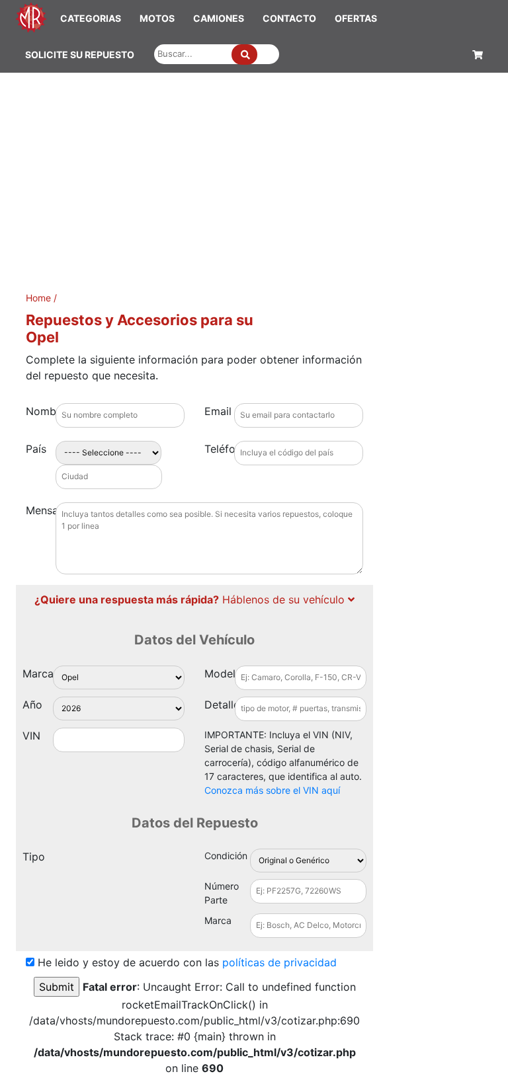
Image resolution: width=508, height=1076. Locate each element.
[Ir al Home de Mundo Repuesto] (31, 16)
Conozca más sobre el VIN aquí (272, 790)
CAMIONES (218, 18)
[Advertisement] (254, 171)
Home (38, 297)
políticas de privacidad (279, 962)
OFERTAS (356, 18)
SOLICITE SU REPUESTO (79, 54)
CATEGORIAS (90, 18)
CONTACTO (289, 18)
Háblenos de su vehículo (191, 599)
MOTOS (157, 18)
